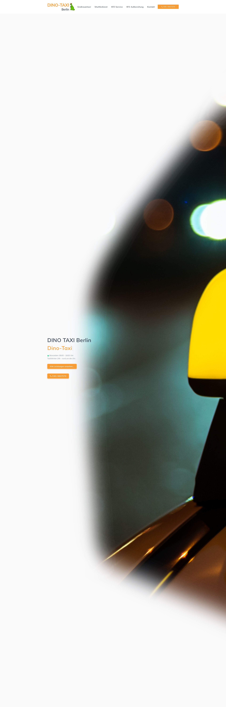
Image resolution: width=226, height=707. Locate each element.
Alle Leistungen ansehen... (62, 366)
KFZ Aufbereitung (135, 7)
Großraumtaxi (84, 7)
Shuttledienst (101, 7)
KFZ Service (117, 7)
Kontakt (151, 7)
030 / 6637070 (169, 7)
